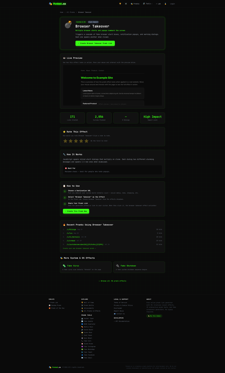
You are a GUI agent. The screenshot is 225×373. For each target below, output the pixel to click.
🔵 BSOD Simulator (88, 324)
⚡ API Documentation (121, 321)
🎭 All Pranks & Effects (90, 311)
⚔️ (126, 4)
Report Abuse (119, 311)
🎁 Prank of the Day (56, 308)
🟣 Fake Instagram (88, 346)
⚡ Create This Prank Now (76, 211)
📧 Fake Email (86, 358)
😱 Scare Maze (86, 332)
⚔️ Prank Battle (87, 305)
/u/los (69, 233)
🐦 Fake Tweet (86, 352)
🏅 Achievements (87, 308)
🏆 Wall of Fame (87, 303)
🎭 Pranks (135, 4)
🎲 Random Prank (55, 305)
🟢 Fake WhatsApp (88, 349)
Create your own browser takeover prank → (79, 248)
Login (172, 4)
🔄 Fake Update (87, 321)
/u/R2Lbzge (71, 229)
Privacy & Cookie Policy (123, 305)
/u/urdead (71, 241)
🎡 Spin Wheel (86, 338)
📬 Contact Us (119, 314)
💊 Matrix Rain (87, 327)
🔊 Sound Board (87, 330)
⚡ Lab (158, 4)
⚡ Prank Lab (53, 303)
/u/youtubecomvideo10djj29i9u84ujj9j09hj (85, 244)
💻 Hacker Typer (87, 318)
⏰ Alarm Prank (87, 344)
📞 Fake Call (86, 341)
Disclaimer (118, 308)
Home (61, 12)
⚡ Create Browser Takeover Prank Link (95, 43)
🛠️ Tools (147, 4)
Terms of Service (120, 303)
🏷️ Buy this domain (154, 316)
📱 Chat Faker (86, 335)
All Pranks (71, 12)
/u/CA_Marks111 (73, 237)
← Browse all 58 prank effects (112, 281)
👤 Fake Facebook (88, 355)
